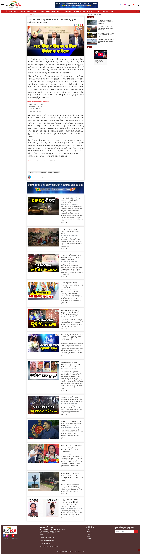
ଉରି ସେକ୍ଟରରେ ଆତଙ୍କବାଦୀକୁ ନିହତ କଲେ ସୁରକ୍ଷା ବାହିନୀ (44, 160)
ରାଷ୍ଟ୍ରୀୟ (32, 14)
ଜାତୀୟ (16, 11)
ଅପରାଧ (48, 11)
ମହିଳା (88, 11)
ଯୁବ (84, 11)
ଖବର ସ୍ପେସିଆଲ (77, 11)
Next (139, 11)
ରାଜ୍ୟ (10, 11)
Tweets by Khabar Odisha (94, 14)
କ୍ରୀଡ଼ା (34, 11)
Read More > (64, 222)
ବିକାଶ (111, 11)
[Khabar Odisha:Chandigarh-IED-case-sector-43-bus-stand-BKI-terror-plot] (92, 35)
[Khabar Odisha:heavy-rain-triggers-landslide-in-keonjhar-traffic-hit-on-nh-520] (92, 29)
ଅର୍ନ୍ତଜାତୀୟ (22, 11)
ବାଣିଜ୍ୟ (53, 11)
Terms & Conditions (14, 538)
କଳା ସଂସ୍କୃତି (60, 11)
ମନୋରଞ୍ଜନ (41, 11)
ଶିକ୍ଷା (92, 11)
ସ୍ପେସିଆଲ (68, 11)
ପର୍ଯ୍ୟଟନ (105, 11)
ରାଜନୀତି (29, 11)
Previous (136, 11)
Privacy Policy (6, 538)
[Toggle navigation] (138, 5)
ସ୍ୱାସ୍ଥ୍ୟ (98, 11)
